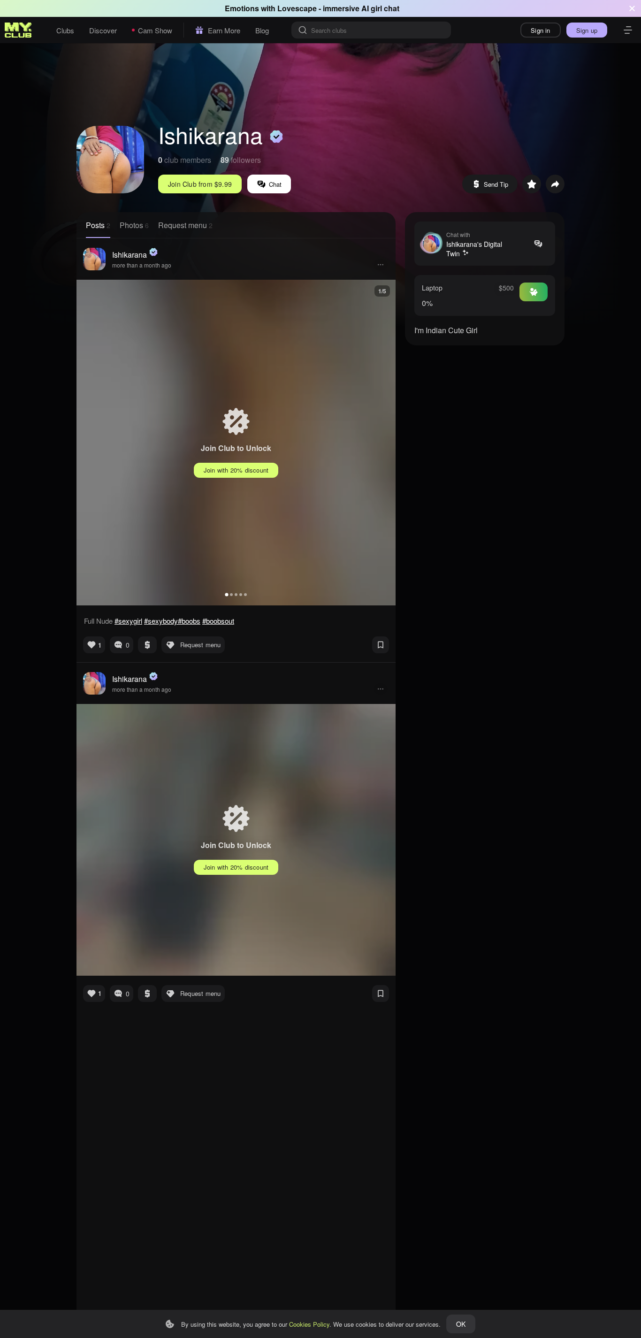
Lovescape (297, 8)
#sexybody (161, 621)
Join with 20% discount (236, 470)
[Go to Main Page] (18, 30)
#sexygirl (128, 621)
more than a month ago (141, 265)
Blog (262, 30)
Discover (103, 30)
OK (460, 1324)
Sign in (540, 30)
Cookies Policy (309, 1324)
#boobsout (218, 621)
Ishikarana (129, 254)
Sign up (586, 30)
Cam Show (155, 30)
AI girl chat (380, 8)
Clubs (65, 30)
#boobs (189, 621)
